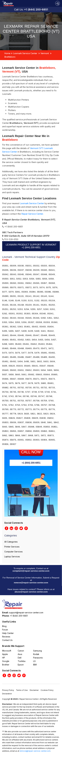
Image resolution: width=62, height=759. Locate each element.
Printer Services (11, 546)
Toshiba (21, 661)
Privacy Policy (8, 690)
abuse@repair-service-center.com (31, 592)
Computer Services (13, 551)
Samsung (37, 650)
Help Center (8, 633)
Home (7, 53)
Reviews (6, 636)
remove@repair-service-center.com (31, 582)
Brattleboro (9, 56)
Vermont (45, 53)
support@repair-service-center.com (26, 612)
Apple (5, 654)
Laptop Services (12, 556)
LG (34, 661)
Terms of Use (22, 690)
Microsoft (6, 650)
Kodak (36, 654)
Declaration (7, 694)
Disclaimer (34, 690)
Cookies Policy (47, 690)
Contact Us (7, 640)
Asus (20, 654)
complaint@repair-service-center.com (31, 571)
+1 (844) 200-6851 (36, 9)
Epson (21, 664)
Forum (5, 629)
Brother (5, 664)
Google (5, 661)
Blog (4, 626)
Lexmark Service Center (25, 53)
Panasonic (38, 657)
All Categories (11, 541)
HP (3, 657)
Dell (19, 657)
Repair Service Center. (32, 213)
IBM (35, 664)
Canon (21, 650)
